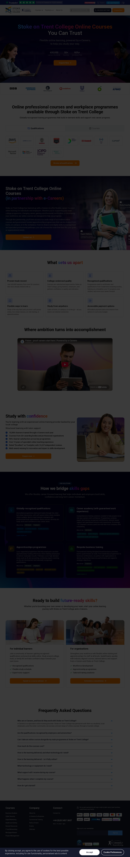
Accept (89, 852)
